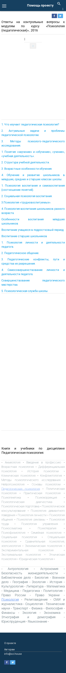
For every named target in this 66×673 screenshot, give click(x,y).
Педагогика (31, 591)
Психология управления (39, 524)
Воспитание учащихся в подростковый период (32, 230)
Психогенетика (11, 497)
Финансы (8, 613)
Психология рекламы (31, 519)
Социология (34, 604)
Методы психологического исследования (31, 480)
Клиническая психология (18, 475)
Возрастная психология (17, 467)
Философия (54, 608)
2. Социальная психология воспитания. (26, 196)
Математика (56, 586)
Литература (34, 586)
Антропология (18, 569)
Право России (13, 595)
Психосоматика (11, 528)
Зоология (39, 582)
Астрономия (49, 569)
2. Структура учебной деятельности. (25, 162)
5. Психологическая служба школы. (24, 291)
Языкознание (37, 621)
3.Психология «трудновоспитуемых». (26, 202)
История (56, 582)
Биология (41, 577)
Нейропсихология (12, 484)
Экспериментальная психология (27, 550)
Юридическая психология (36, 559)
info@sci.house (13, 653)
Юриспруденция (13, 621)
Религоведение (36, 599)
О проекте (10, 643)
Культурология (12, 586)
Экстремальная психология (21, 554)
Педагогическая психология (20, 488)
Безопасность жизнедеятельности (29, 573)
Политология (52, 591)
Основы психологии (46, 484)
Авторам (9, 649)
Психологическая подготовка (20, 506)
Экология (29, 613)
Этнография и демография (28, 617)
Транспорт (20, 608)
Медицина (11, 591)
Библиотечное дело (16, 577)
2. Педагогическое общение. (20, 253)
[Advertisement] (33, 84)
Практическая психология (42, 493)
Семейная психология (46, 532)
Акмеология (12, 462)
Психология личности (32, 515)
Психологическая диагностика (26, 502)
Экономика (52, 613)
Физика (36, 608)
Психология (10, 599)
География (20, 582)
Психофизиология (13, 532)
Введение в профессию (43, 462)
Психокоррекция (46, 497)
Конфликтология (51, 475)
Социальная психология (19, 537)
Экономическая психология (43, 546)
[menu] (4, 5)
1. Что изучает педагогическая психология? (30, 124)
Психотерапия (47, 528)
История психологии (43, 471)
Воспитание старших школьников (24, 236)
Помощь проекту (40, 5)
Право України (47, 595)
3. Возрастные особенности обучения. (26, 168)
